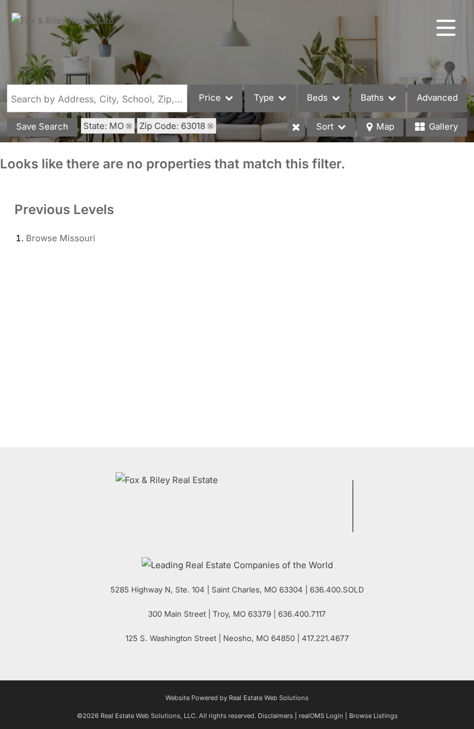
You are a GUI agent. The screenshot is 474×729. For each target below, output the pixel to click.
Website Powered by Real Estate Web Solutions (237, 698)
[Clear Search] (296, 127)
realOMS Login (321, 716)
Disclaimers (275, 716)
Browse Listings (373, 716)
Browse (60, 238)
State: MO (103, 125)
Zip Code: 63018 (172, 125)
